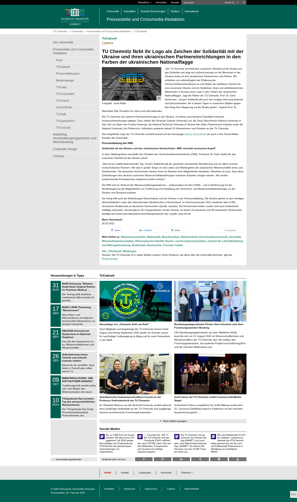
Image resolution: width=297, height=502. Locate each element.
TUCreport (62, 100)
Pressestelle (57, 492)
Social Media (64, 107)
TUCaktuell (63, 66)
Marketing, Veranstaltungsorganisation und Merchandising (74, 138)
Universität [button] (113, 11)
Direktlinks (144, 2)
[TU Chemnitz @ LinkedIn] (181, 459)
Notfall (107, 473)
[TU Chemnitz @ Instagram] (162, 459)
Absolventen (154, 245)
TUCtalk (61, 114)
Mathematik (154, 236)
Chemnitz (186, 473)
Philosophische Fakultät (149, 241)
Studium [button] (175, 11)
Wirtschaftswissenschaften (118, 241)
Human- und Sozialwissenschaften (185, 241)
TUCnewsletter (65, 93)
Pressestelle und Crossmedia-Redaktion (73, 51)
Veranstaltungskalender (68, 459)
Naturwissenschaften (133, 236)
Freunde (168, 245)
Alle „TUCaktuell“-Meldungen (119, 251)
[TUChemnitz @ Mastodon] (219, 459)
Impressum (129, 489)
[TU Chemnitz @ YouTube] (237, 459)
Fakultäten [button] (129, 11)
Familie (178, 245)
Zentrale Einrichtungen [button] (153, 11)
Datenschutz (151, 489)
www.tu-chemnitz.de (195, 134)
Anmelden (161, 2)
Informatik (235, 236)
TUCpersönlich (65, 120)
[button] (131, 84)
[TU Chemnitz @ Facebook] (144, 459)
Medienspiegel (65, 80)
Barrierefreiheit (192, 489)
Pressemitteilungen (68, 73)
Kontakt (175, 2)
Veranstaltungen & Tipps (67, 275)
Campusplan (145, 473)
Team (59, 60)
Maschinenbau (170, 236)
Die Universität (63, 42)
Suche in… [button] (231, 2)
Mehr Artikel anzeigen (175, 421)
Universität (166, 473)
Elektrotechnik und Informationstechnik (204, 236)
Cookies (171, 489)
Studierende (138, 245)
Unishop (58, 156)
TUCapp (61, 87)
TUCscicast (63, 127)
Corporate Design (65, 149)
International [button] (191, 11)
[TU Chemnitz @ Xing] (200, 459)
